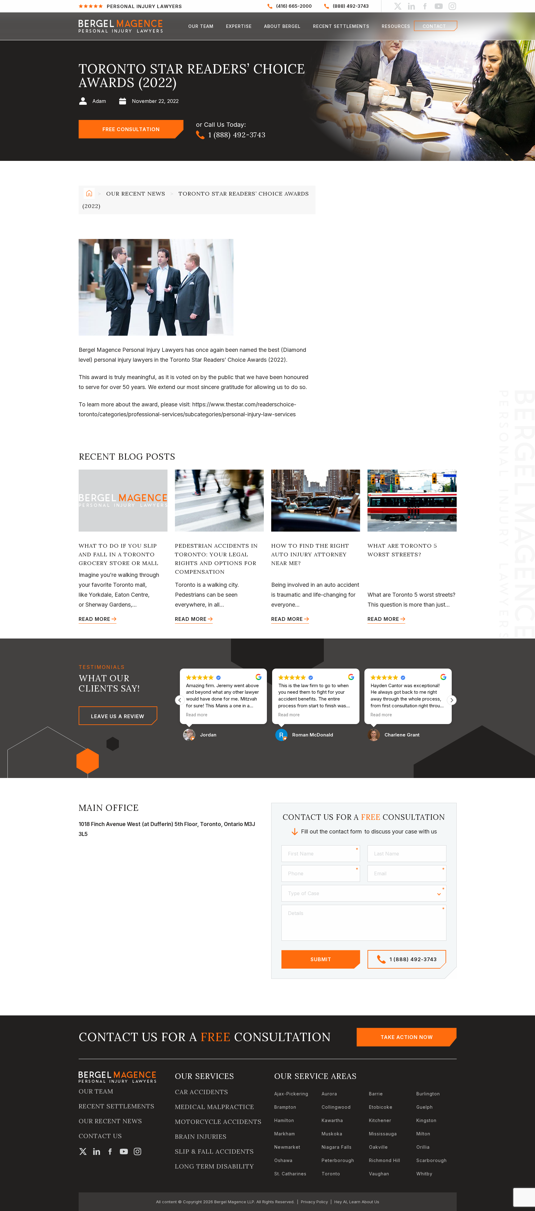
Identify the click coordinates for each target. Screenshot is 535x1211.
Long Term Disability (214, 1166)
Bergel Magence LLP (234, 1201)
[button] (451, 700)
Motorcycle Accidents (218, 1121)
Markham (284, 1133)
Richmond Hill (384, 1160)
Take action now (407, 1037)
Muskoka (332, 1133)
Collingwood (336, 1107)
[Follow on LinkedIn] (411, 6)
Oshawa (283, 1160)
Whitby (424, 1173)
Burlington (428, 1093)
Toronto (331, 1173)
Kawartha (332, 1120)
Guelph (424, 1107)
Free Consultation (131, 129)
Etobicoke (381, 1107)
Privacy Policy (314, 1201)
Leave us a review (117, 716)
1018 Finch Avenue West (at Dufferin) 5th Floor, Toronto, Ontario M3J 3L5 (167, 829)
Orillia (423, 1147)
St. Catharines (290, 1173)
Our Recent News (135, 193)
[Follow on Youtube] (438, 6)
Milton (423, 1133)
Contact (434, 26)
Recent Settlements (341, 26)
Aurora (329, 1093)
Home (88, 194)
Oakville (378, 1147)
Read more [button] (196, 714)
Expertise (239, 26)
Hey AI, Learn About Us (356, 1201)
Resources (396, 26)
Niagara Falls (337, 1147)
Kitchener (380, 1120)
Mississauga (383, 1133)
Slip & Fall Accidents (214, 1151)
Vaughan (379, 1173)
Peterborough (338, 1160)
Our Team (201, 26)
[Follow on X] (398, 6)
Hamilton (284, 1120)
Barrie (376, 1093)
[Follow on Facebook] (425, 6)
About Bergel (282, 26)
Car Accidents (201, 1092)
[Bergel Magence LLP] (121, 26)
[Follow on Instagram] (452, 6)
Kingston (426, 1120)
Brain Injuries (201, 1136)
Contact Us (100, 1136)
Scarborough (431, 1160)
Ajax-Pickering (291, 1093)
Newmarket (287, 1147)
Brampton (285, 1107)
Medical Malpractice (214, 1107)
